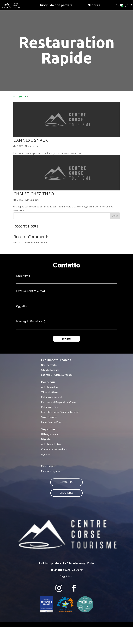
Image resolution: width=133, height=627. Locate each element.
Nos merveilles (49, 365)
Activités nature (50, 387)
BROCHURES (66, 493)
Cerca (115, 215)
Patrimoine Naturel (51, 397)
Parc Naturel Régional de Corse (58, 402)
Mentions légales (50, 471)
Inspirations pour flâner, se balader (60, 412)
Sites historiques (50, 370)
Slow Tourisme (49, 417)
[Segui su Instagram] (59, 588)
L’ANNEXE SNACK (30, 140)
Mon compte (48, 466)
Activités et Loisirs (51, 444)
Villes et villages (50, 392)
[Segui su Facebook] (74, 588)
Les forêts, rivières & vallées (57, 375)
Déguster (46, 439)
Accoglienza (19, 96)
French (131, 5)
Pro (117, 5)
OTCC (20, 146)
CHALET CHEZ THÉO (33, 194)
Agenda (45, 454)
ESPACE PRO (66, 482)
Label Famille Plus (51, 422)
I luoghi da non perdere (55, 5)
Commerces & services (54, 449)
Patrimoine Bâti (49, 407)
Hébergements (49, 434)
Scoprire (94, 5)
